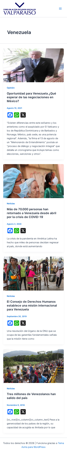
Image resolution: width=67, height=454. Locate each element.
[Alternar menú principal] (60, 8)
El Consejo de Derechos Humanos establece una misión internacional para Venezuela (32, 305)
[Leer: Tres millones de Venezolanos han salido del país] (33, 365)
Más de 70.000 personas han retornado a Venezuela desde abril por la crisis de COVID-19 (31, 213)
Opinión (11, 88)
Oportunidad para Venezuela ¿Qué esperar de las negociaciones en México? (31, 97)
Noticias (11, 203)
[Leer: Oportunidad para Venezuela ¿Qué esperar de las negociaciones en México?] (33, 65)
